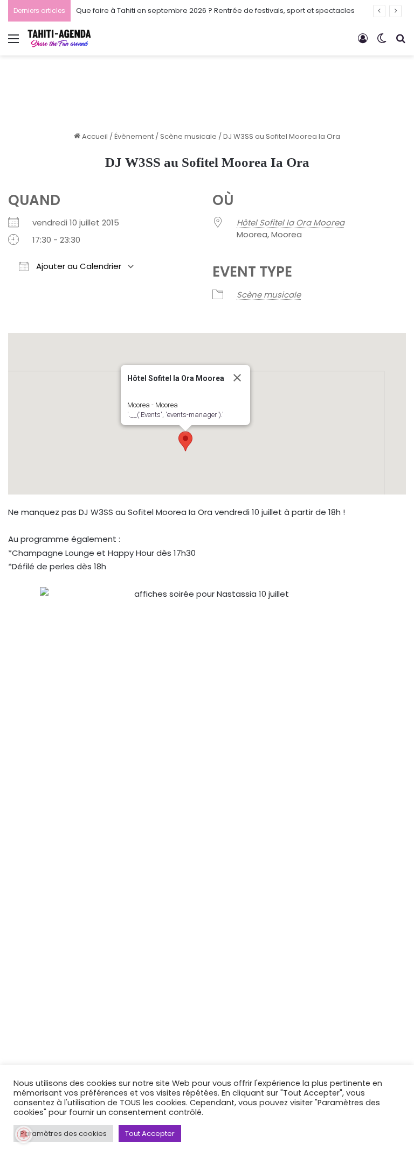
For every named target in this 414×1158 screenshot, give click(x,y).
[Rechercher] (400, 43)
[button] (185, 441)
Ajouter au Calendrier (77, 266)
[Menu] (13, 43)
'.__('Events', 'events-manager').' (175, 415)
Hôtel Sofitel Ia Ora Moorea (290, 222)
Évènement (134, 136)
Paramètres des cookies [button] (63, 1133)
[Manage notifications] (23, 1134)
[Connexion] (362, 43)
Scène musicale (188, 136)
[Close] (237, 378)
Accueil (94, 136)
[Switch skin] (381, 43)
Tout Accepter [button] (150, 1133)
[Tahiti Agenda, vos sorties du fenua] (59, 38)
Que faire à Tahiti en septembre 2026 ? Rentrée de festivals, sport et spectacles (215, 10)
